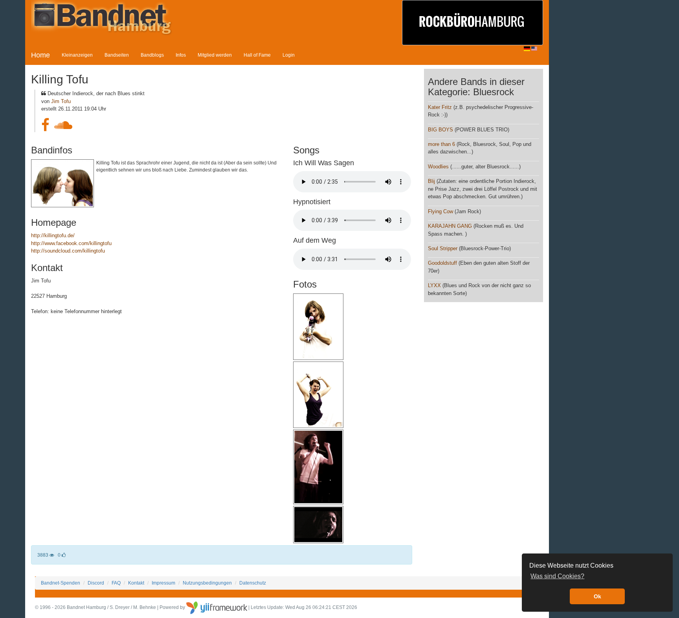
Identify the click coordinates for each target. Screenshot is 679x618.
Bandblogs (152, 54)
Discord (96, 582)
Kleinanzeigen (77, 54)
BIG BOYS (440, 130)
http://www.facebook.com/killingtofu (71, 243)
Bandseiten (117, 54)
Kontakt (136, 582)
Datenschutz (252, 582)
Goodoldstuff (442, 263)
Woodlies (438, 167)
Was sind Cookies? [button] (557, 576)
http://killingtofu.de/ (53, 235)
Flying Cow (440, 211)
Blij (431, 181)
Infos (181, 54)
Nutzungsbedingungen (207, 582)
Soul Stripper (442, 248)
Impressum (163, 582)
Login (289, 54)
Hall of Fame (257, 54)
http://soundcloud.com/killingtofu (68, 251)
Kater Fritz (440, 107)
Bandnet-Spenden (60, 582)
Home (40, 55)
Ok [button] (597, 596)
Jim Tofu (61, 101)
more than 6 (441, 144)
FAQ (116, 582)
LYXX (434, 285)
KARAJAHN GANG (450, 226)
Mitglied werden (215, 54)
